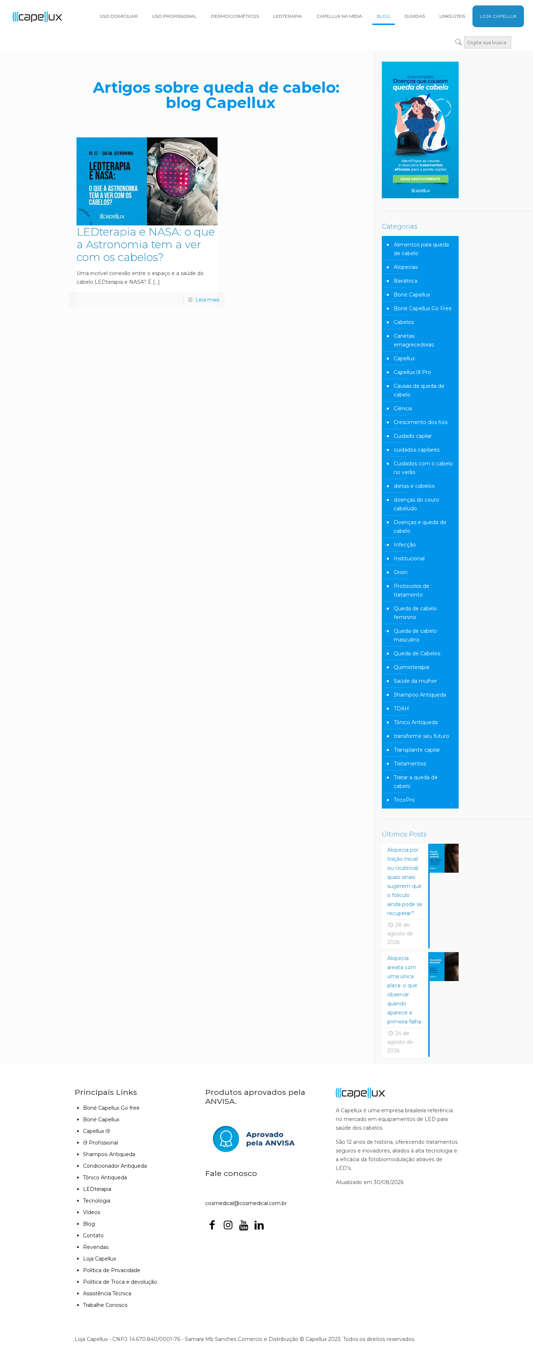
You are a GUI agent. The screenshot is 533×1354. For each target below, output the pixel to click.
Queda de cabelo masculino (415, 635)
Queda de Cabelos (417, 653)
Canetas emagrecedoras (414, 340)
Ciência (403, 408)
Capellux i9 (96, 1131)
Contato (93, 1235)
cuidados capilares (416, 450)
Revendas (95, 1247)
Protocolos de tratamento (411, 590)
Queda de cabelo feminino (415, 612)
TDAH (401, 708)
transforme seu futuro (421, 736)
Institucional (409, 558)
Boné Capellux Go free (111, 1108)
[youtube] (243, 1227)
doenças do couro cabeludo (416, 504)
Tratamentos (410, 763)
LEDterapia (97, 1189)
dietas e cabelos (414, 486)
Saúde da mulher (415, 681)
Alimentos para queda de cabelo (421, 249)
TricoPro (404, 800)
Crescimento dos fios (420, 422)
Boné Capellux (412, 294)
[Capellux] (37, 16)
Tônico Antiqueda (416, 722)
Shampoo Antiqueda (420, 694)
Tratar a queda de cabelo (416, 781)
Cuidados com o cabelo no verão (423, 467)
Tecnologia (96, 1200)
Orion (401, 572)
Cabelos (404, 322)
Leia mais (207, 299)
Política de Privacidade (111, 1270)
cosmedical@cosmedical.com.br (246, 1203)
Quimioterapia (411, 667)
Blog (89, 1224)
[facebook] (212, 1227)
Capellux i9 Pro (412, 372)
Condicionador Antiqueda (115, 1166)
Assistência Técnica (107, 1293)
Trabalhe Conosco (105, 1305)
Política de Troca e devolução (120, 1282)
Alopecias (406, 267)
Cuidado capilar (413, 436)
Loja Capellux (99, 1258)
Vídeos (91, 1212)
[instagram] (228, 1227)
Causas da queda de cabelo (419, 390)
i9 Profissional (100, 1142)
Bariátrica (405, 281)
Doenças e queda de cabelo (420, 526)
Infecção (405, 544)
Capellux (404, 358)
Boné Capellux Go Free (423, 308)
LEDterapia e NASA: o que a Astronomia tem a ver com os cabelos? (146, 244)
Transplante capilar (417, 750)
